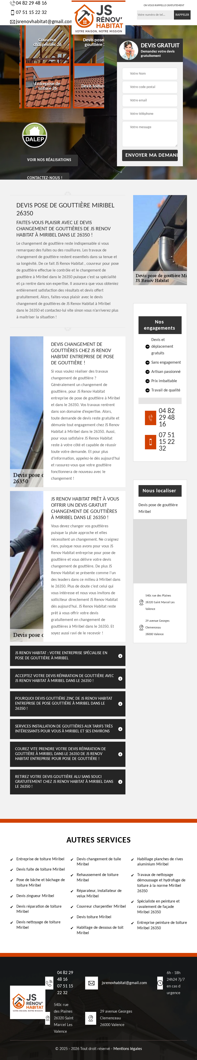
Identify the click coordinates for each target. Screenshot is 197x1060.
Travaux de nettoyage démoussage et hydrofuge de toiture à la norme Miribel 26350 (161, 883)
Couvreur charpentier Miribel (101, 907)
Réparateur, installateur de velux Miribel (99, 893)
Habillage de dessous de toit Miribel (100, 930)
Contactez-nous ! (45, 178)
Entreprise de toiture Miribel (40, 859)
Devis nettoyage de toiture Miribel (38, 925)
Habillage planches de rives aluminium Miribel (160, 862)
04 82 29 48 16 (31, 3)
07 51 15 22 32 (31, 12)
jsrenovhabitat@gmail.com (42, 21)
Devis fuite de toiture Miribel (40, 870)
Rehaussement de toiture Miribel (98, 877)
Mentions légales (127, 1049)
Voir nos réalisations (49, 160)
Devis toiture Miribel (94, 917)
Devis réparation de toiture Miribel (39, 909)
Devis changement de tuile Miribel (99, 862)
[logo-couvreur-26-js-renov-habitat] (98, 17)
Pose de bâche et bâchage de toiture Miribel (40, 883)
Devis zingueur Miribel (35, 896)
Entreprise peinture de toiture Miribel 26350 (162, 925)
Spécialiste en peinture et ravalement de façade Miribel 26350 (158, 906)
